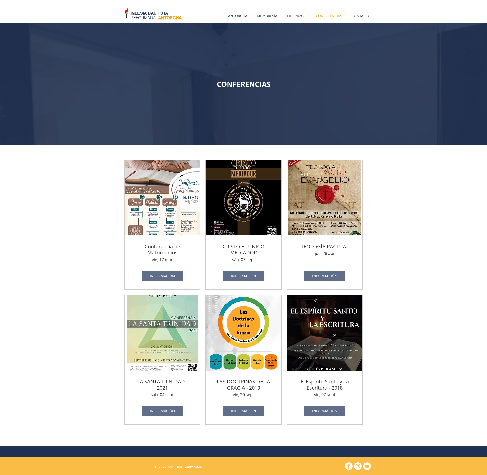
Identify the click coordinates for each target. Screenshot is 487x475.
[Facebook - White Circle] (349, 466)
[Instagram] (358, 466)
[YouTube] (367, 466)
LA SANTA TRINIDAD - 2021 (162, 385)
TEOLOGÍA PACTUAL (325, 247)
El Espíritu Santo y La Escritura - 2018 (325, 385)
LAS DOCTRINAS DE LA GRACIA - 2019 (243, 385)
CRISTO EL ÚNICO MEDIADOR (244, 250)
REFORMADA (156, 17)
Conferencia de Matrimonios (162, 250)
